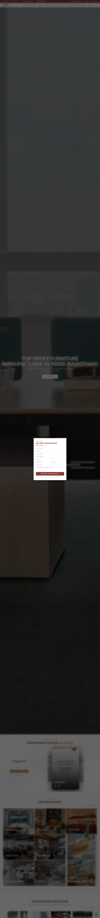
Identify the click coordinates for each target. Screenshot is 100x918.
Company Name (39, 453)
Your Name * (39, 448)
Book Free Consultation (49, 473)
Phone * (38, 459)
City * (52, 459)
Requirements (39, 465)
